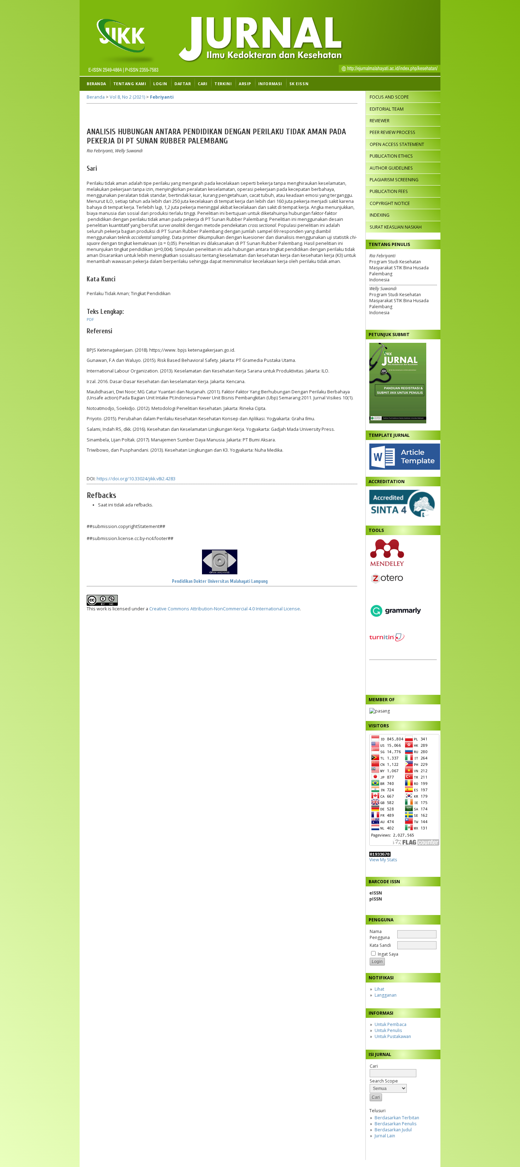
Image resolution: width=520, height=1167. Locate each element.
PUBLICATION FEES (389, 191)
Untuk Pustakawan (393, 1036)
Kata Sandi (380, 945)
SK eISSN (298, 83)
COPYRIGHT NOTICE (390, 203)
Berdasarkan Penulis (395, 1124)
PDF (90, 319)
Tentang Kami (129, 83)
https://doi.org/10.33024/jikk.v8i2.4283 (136, 479)
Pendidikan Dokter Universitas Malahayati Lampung (220, 581)
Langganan (386, 995)
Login (160, 83)
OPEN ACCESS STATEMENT (397, 144)
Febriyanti (162, 97)
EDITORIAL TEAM (387, 109)
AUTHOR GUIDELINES (391, 168)
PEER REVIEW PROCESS (392, 132)
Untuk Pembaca (390, 1024)
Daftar (182, 83)
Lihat (379, 989)
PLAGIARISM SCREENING (394, 180)
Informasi (270, 83)
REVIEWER (379, 121)
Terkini (223, 83)
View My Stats (383, 860)
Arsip (245, 83)
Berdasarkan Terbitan (397, 1118)
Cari (202, 83)
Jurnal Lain (385, 1136)
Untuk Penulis (388, 1030)
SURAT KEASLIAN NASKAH (396, 227)
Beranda (96, 83)
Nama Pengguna (380, 934)
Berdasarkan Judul (393, 1130)
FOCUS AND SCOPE (389, 97)
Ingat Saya (388, 954)
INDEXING (379, 215)
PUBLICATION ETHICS (391, 156)
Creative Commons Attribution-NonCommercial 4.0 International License (224, 609)
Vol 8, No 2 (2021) (127, 97)
